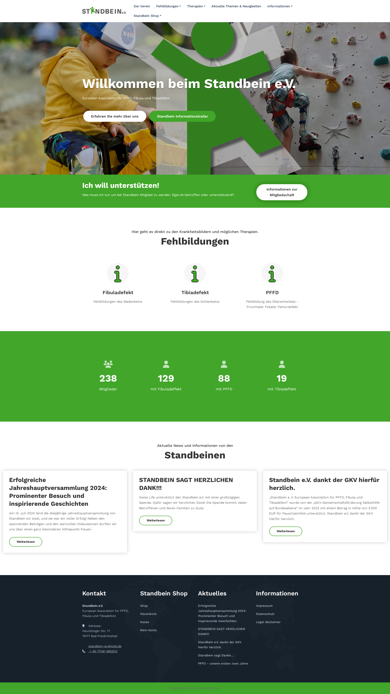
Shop (144, 606)
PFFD (272, 292)
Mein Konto (148, 630)
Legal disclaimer (268, 622)
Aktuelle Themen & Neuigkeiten (236, 6)
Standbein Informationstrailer (182, 116)
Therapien (195, 6)
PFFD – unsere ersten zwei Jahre (223, 663)
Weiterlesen (26, 542)
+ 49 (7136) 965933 (102, 651)
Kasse (144, 622)
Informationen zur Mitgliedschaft (281, 192)
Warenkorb (148, 614)
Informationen (278, 6)
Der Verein (142, 6)
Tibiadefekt (195, 292)
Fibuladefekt (118, 292)
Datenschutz (265, 614)
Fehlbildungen (167, 6)
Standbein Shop (146, 16)
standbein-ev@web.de (104, 646)
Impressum (264, 606)
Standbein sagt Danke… (216, 655)
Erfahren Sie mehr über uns (115, 116)
